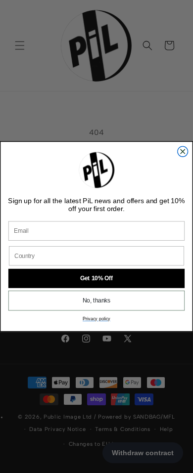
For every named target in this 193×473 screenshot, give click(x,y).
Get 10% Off (96, 278)
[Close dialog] (183, 151)
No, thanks (96, 301)
